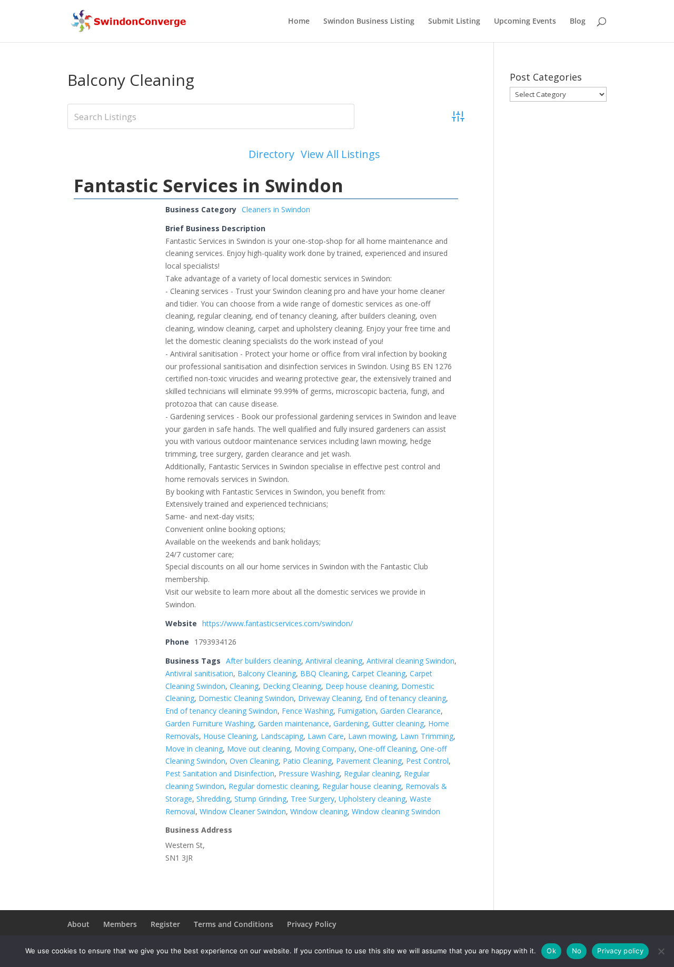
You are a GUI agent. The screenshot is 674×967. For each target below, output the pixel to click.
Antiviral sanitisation (199, 673)
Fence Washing (307, 711)
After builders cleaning (263, 661)
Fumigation (357, 711)
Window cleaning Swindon (396, 811)
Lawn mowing (372, 736)
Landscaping (282, 736)
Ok (551, 950)
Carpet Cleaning (378, 673)
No (577, 950)
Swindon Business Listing (368, 21)
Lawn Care (326, 736)
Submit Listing (454, 21)
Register (165, 924)
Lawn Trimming (426, 736)
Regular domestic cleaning (273, 786)
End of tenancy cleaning (405, 698)
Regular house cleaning (361, 786)
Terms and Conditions (233, 924)
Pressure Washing (309, 773)
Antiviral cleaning (333, 661)
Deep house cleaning (361, 686)
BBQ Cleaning (324, 673)
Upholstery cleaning (372, 799)
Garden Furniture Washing (209, 723)
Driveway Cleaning (329, 698)
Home (299, 21)
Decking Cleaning (292, 686)
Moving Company (324, 749)
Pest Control (427, 761)
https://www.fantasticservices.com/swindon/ (277, 623)
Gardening (350, 723)
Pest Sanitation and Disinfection (219, 773)
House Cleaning (229, 736)
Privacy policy (620, 950)
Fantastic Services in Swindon (208, 185)
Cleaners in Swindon (276, 209)
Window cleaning (319, 811)
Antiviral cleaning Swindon (410, 661)
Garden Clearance (410, 711)
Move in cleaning (194, 749)
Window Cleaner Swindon (243, 811)
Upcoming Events (525, 21)
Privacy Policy (311, 924)
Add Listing (425, 154)
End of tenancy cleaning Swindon (221, 711)
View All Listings (340, 154)
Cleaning (244, 686)
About (78, 924)
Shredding (213, 799)
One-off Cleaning (387, 749)
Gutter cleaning (398, 723)
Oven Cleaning (254, 761)
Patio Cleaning (307, 761)
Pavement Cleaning (369, 761)
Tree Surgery (312, 799)
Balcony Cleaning (266, 673)
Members (120, 924)
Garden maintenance (293, 723)
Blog (578, 21)
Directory (271, 154)
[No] (661, 951)
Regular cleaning (372, 773)
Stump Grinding (260, 799)
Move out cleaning (258, 749)
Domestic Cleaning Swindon (246, 698)
